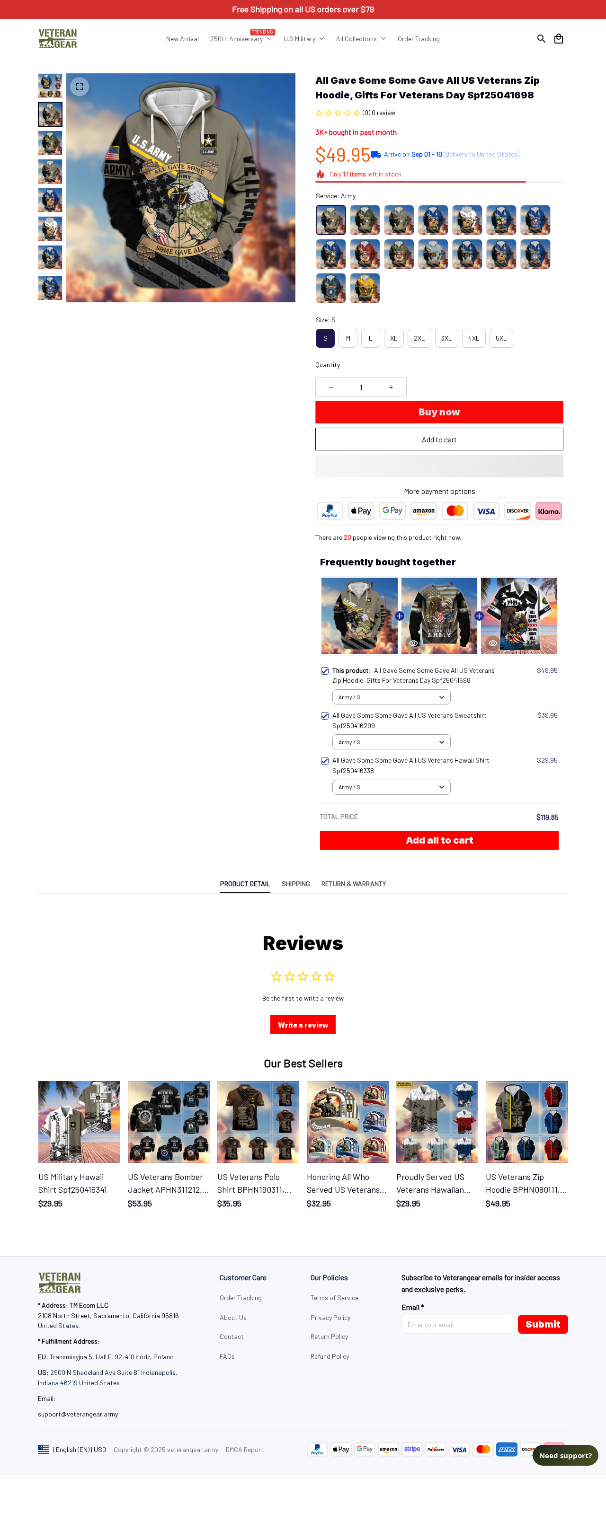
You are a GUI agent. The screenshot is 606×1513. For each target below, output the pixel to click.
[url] (78, 1414)
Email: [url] (47, 1398)
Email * (412, 1306)
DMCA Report (245, 1449)
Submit (543, 1324)
